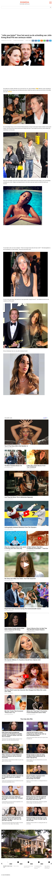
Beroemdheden (20, 40)
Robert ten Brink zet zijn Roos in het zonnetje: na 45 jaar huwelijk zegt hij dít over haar (36, 819)
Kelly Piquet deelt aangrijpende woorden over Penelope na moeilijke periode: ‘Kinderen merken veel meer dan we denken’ (12, 734)
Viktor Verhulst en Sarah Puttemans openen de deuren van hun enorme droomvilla (12, 756)
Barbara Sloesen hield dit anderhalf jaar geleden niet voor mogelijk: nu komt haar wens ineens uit (36, 798)
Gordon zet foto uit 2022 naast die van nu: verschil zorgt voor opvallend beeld (12, 777)
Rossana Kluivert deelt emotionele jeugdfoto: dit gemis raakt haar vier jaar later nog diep (11, 819)
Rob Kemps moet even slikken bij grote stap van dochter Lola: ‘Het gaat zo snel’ (12, 798)
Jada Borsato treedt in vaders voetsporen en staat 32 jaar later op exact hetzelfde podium (36, 734)
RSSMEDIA (24, 2)
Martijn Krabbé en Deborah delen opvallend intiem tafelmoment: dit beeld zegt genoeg (35, 756)
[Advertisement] (26, 21)
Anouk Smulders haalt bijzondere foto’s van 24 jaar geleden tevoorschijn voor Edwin (35, 777)
